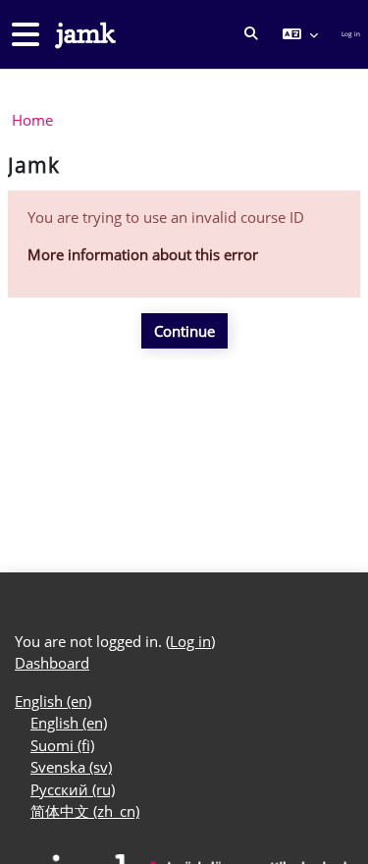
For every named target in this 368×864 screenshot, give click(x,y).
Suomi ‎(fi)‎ (62, 745)
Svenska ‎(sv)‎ (71, 767)
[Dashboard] (83, 35)
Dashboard (52, 663)
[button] (251, 34)
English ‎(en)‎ (53, 701)
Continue (184, 331)
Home (32, 120)
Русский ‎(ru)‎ (72, 789)
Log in (351, 33)
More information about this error (142, 254)
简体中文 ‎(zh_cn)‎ (84, 811)
